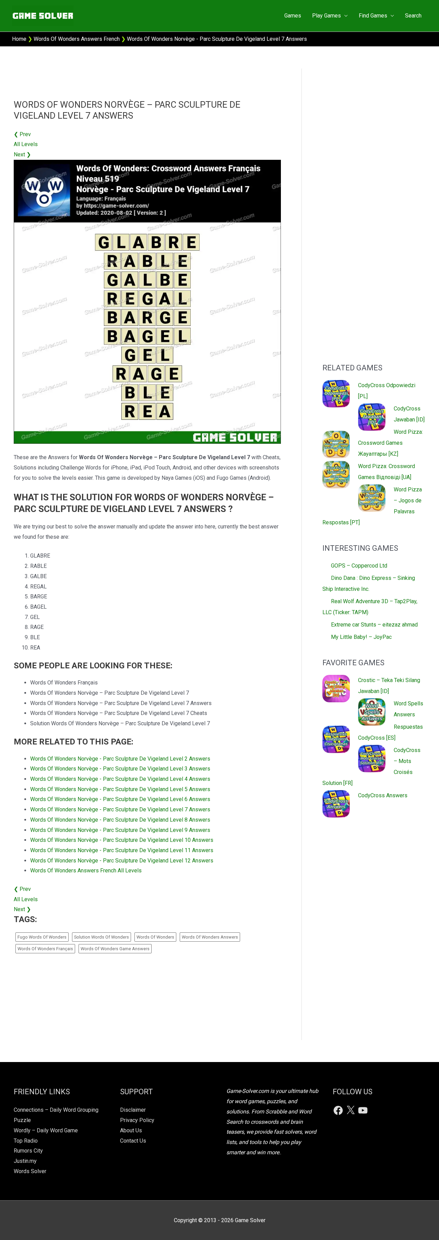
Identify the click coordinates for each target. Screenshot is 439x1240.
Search (413, 15)
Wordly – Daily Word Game (46, 1130)
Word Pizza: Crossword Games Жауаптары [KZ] (390, 443)
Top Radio (26, 1140)
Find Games (373, 15)
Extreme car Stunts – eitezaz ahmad (374, 624)
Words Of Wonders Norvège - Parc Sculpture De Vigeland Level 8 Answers (120, 819)
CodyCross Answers (382, 795)
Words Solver (30, 1171)
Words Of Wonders (155, 937)
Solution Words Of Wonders (101, 937)
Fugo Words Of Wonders (42, 937)
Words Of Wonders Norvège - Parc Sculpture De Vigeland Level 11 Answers (121, 850)
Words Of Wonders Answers (210, 937)
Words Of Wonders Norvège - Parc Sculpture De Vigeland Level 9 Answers (120, 830)
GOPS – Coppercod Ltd (359, 565)
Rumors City (28, 1150)
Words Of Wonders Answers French (77, 39)
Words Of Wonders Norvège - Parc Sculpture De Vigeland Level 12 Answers (121, 860)
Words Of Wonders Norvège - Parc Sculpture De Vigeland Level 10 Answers (121, 840)
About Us (131, 1130)
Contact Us (133, 1140)
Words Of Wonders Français (45, 948)
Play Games (326, 15)
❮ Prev (22, 134)
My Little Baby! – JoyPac (361, 637)
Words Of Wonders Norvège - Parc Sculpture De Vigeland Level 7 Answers (120, 809)
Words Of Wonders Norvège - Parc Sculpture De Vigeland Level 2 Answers (120, 758)
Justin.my (25, 1161)
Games (292, 15)
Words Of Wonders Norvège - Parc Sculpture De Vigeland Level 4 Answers (120, 779)
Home (19, 39)
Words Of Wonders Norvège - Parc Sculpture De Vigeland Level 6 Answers (120, 799)
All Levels (26, 144)
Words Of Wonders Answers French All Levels (86, 870)
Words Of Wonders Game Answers (115, 948)
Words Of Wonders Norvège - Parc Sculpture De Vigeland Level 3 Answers (120, 768)
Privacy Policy (137, 1120)
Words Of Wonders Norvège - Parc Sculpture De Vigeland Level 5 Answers (120, 789)
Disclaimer (133, 1110)
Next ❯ (22, 154)
